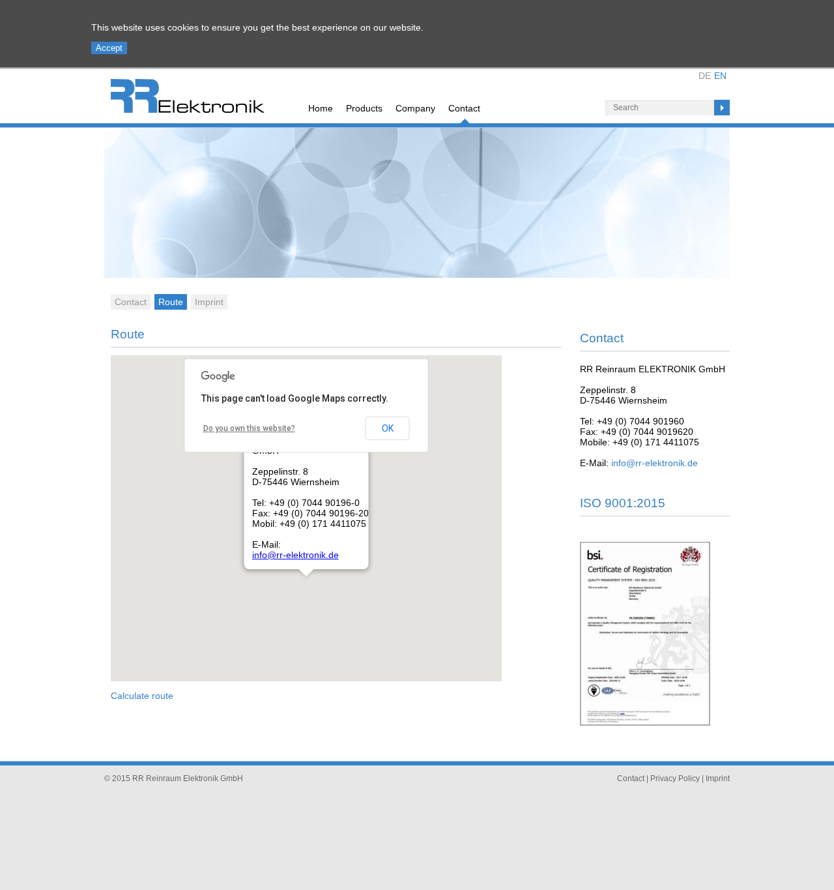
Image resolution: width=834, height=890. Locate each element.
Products (364, 108)
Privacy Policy (675, 778)
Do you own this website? (249, 428)
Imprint (209, 302)
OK (388, 428)
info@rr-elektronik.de (295, 555)
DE (704, 75)
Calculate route (142, 695)
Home (320, 108)
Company (415, 108)
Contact (464, 108)
